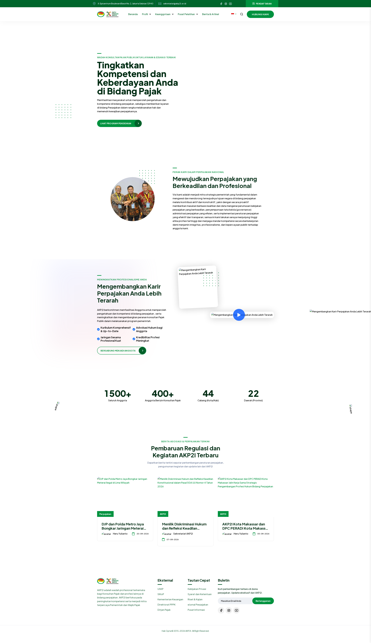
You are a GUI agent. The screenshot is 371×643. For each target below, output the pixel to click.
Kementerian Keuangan (170, 599)
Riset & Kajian (195, 599)
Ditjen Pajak (164, 609)
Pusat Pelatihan (186, 14)
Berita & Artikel (210, 14)
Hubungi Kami (260, 14)
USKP (160, 588)
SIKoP (161, 594)
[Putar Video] (239, 315)
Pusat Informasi (196, 609)
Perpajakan (105, 514)
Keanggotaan (163, 14)
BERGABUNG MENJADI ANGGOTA (118, 350)
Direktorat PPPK (167, 604)
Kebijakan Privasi (197, 588)
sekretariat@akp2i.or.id (174, 3)
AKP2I (163, 514)
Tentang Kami (108, 120)
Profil (145, 14)
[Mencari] (241, 14)
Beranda (133, 14)
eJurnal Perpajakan (198, 604)
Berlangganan (263, 601)
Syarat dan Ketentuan (200, 594)
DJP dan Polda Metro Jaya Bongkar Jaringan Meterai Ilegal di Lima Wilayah (123, 528)
